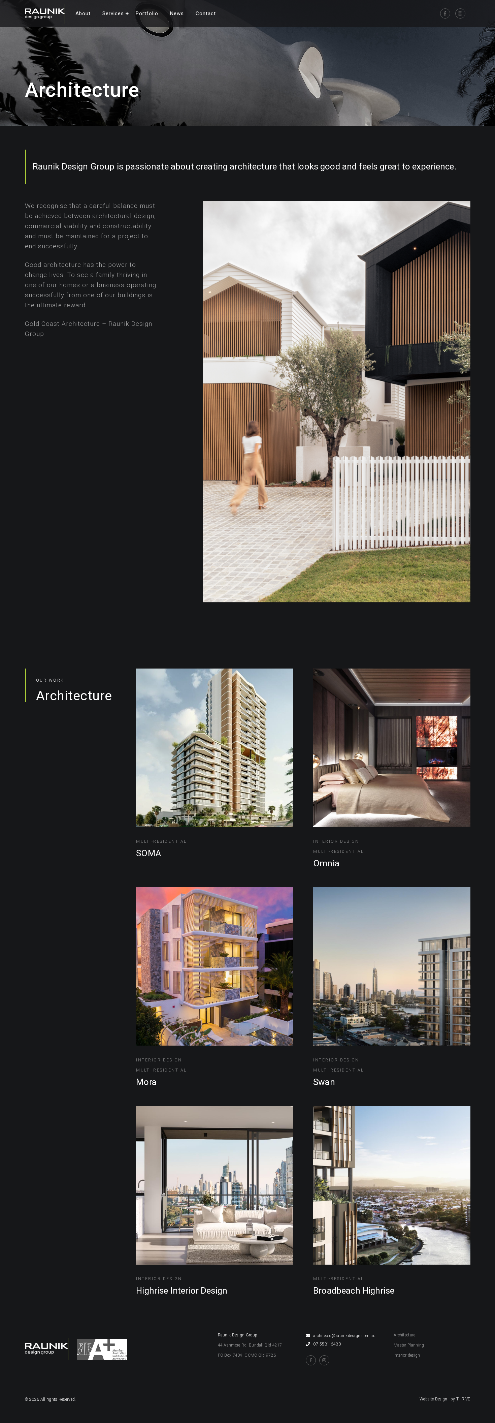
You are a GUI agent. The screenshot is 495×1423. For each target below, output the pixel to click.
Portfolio (147, 13)
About (83, 13)
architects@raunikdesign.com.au (344, 1335)
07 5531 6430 (327, 1344)
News (177, 13)
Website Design (433, 1399)
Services (113, 13)
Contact (206, 13)
